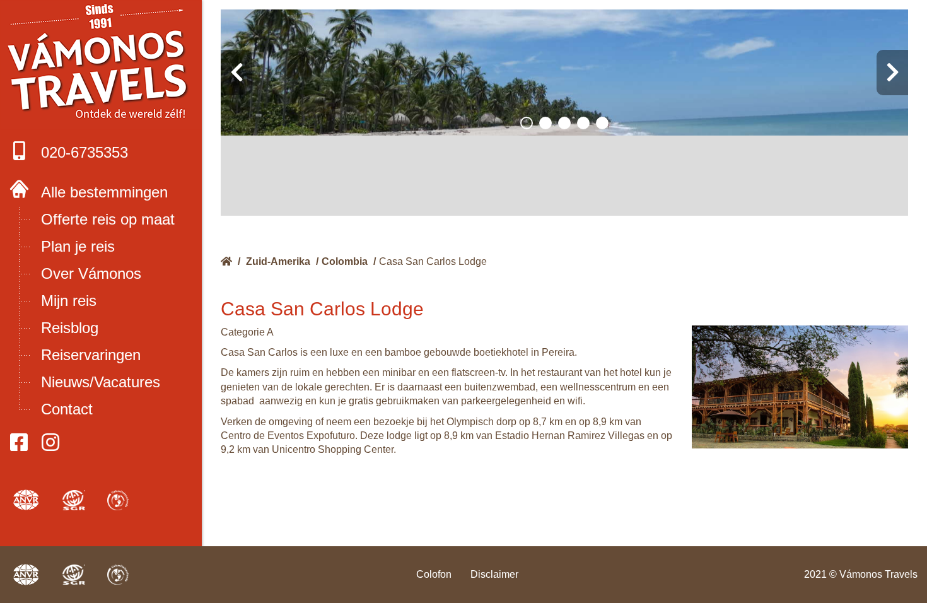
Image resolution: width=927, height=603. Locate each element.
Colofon (434, 574)
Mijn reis (68, 300)
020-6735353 (84, 152)
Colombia (345, 261)
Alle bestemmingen (104, 192)
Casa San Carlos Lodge (433, 261)
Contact (67, 409)
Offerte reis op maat (108, 219)
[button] (526, 123)
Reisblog (69, 327)
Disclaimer (494, 574)
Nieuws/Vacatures (100, 381)
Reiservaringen (91, 354)
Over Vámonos (91, 273)
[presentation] (236, 72)
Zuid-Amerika (278, 261)
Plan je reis (78, 246)
